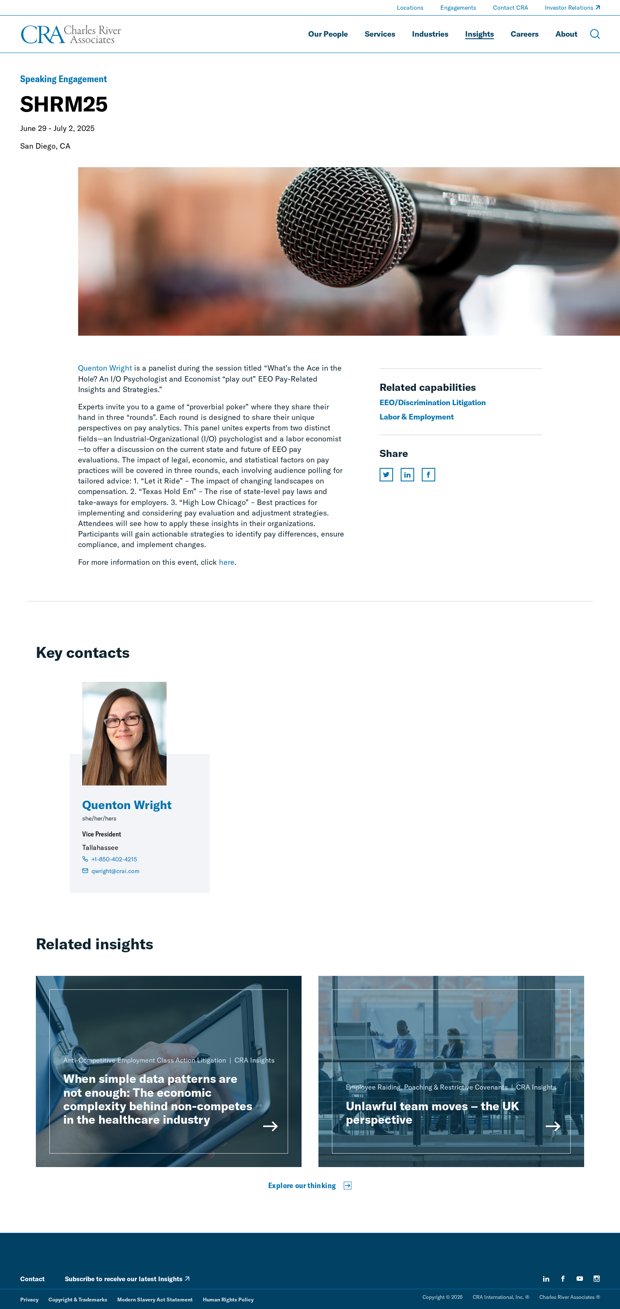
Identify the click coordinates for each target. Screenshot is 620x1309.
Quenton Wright (105, 368)
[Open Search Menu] (595, 34)
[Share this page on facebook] (428, 474)
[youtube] (580, 1278)
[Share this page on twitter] (386, 474)
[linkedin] (546, 1278)
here (227, 562)
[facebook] (563, 1278)
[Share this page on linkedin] (407, 474)
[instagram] (596, 1278)
